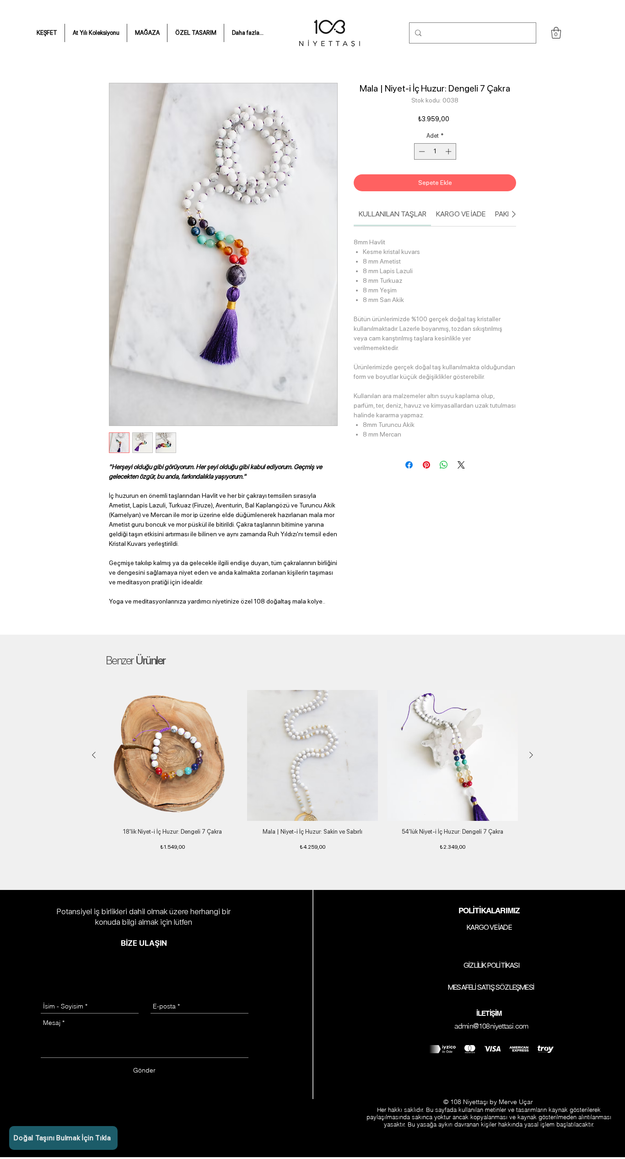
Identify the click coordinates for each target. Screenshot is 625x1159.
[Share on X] (461, 464)
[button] (47, 33)
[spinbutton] (435, 151)
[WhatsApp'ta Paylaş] (443, 464)
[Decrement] (420, 151)
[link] (392, 214)
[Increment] (449, 151)
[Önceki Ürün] (93, 754)
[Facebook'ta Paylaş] (409, 464)
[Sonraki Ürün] (531, 754)
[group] (312, 775)
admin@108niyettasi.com (491, 1025)
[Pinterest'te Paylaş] (426, 464)
